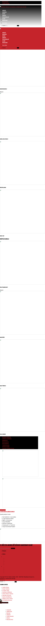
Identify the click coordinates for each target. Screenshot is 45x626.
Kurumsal (4, 556)
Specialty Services (6, 595)
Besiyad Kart (5, 1)
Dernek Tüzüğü (5, 446)
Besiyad (3, 13)
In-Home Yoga (5, 590)
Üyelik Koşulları (5, 3)
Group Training (5, 588)
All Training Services (7, 600)
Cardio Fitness (5, 587)
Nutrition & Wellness (7, 592)
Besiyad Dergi (4, 20)
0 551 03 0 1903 (6, 552)
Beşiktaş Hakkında (6, 437)
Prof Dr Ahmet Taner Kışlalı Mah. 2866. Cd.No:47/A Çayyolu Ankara (21, 554)
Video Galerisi (8, 572)
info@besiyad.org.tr (11, 550)
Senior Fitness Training (7, 593)
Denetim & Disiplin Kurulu (8, 448)
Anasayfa (4, 10)
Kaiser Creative (8, 580)
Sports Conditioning (7, 596)
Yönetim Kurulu (5, 445)
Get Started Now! (4, 602)
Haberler (4, 15)
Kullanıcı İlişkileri (6, 566)
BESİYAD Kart (8, 568)
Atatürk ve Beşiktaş (6, 438)
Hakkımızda (4, 12)
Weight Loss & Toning (7, 598)
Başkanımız (5, 440)
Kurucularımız (5, 443)
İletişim (3, 18)
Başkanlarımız (5, 442)
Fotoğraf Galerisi (8, 571)
